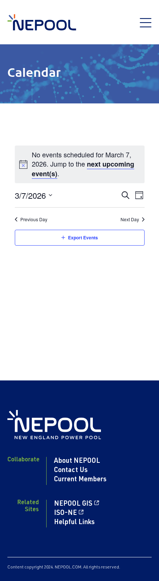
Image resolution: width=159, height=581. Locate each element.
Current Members (80, 479)
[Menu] (146, 26)
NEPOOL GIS (73, 504)
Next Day (130, 219)
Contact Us (71, 470)
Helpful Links (74, 522)
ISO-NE (65, 513)
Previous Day (33, 219)
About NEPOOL (77, 461)
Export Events (83, 237)
